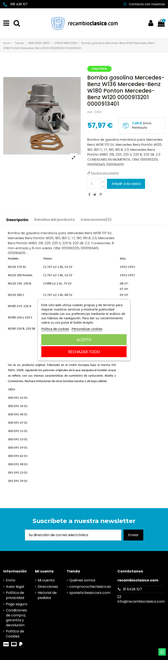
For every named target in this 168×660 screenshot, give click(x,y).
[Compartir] (89, 194)
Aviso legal (15, 586)
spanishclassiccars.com (89, 592)
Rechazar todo (84, 351)
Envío (10, 580)
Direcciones (48, 586)
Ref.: (90, 112)
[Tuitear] (94, 194)
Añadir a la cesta (126, 183)
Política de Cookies (15, 634)
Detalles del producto (54, 219)
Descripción (17, 219)
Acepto (84, 339)
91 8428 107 (132, 589)
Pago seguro (16, 604)
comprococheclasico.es (90, 586)
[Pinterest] (101, 194)
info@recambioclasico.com (141, 601)
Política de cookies (55, 328)
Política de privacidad (15, 595)
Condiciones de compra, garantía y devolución (16, 617)
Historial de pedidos (47, 595)
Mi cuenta (46, 580)
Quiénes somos (82, 580)
